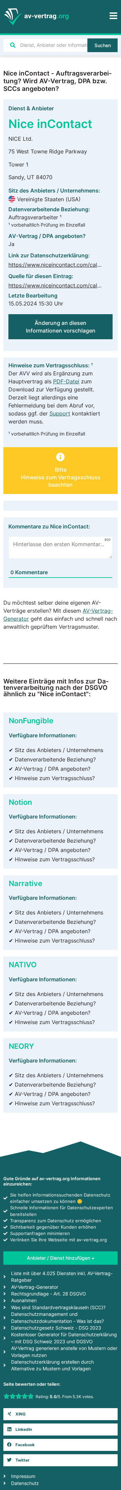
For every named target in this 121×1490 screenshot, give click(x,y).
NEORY (21, 1045)
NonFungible (31, 720)
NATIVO (23, 964)
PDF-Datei (66, 381)
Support (59, 413)
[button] (60, 1414)
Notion (20, 801)
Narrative (25, 883)
